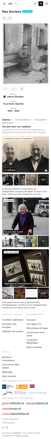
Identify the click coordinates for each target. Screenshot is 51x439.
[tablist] (25, 120)
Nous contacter (34, 347)
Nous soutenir (9, 376)
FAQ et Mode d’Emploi (37, 328)
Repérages (7, 372)
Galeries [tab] (7, 119)
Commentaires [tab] (23, 119)
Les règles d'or (34, 324)
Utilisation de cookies (12, 331)
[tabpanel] (25, 217)
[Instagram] (7, 427)
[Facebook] (3, 427)
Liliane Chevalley (15, 96)
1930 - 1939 (13, 111)
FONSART (17, 433)
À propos (31, 319)
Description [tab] (40, 119)
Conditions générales (12, 319)
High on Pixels (22, 435)
